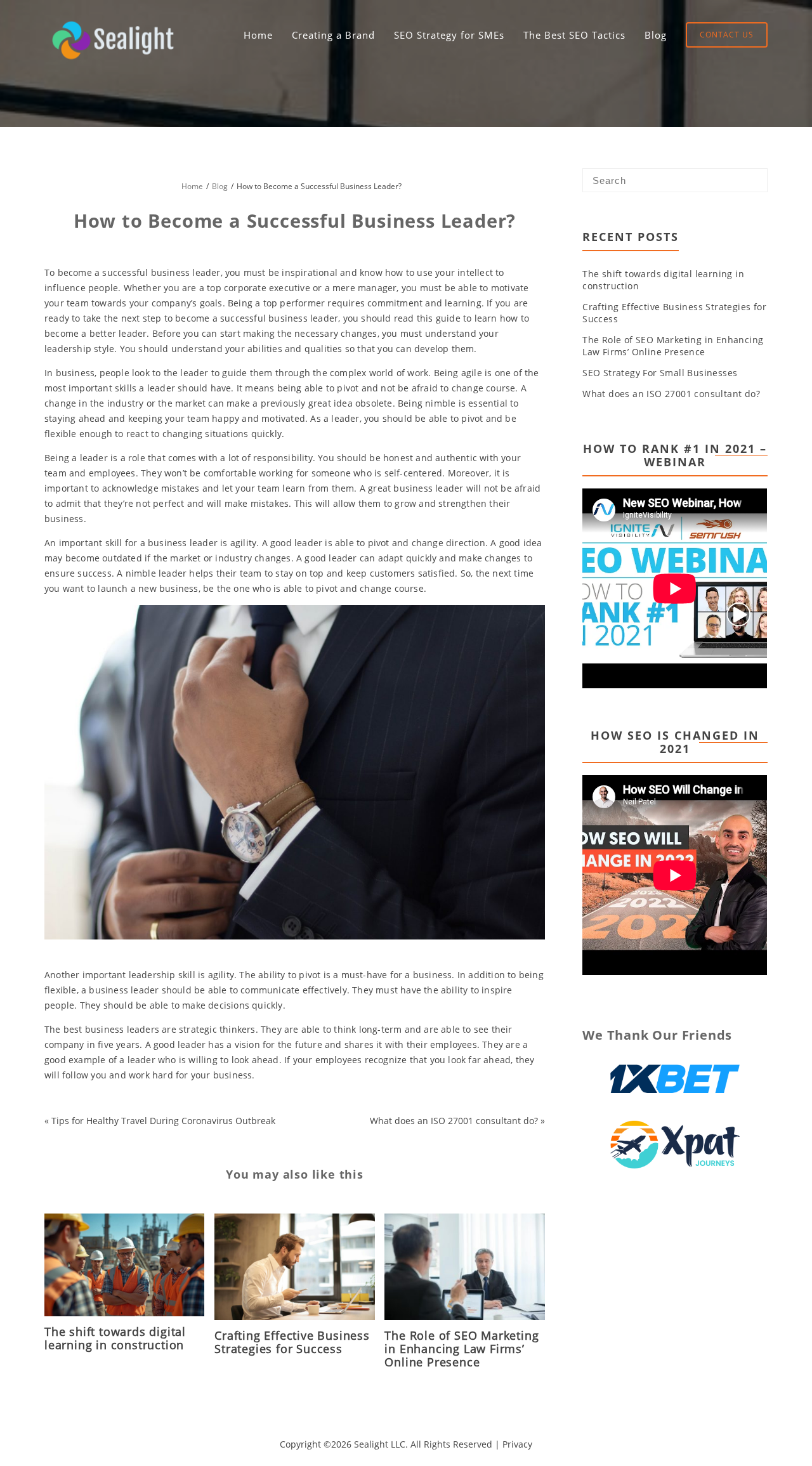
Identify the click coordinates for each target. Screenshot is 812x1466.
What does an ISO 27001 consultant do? (454, 1121)
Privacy (517, 1444)
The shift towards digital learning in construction (115, 1338)
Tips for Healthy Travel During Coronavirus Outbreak (163, 1121)
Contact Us (727, 34)
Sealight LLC (379, 1444)
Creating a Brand (333, 35)
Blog (656, 35)
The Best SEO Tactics (574, 35)
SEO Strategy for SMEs (449, 35)
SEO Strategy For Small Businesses (659, 373)
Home (258, 35)
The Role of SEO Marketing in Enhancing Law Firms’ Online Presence (461, 1349)
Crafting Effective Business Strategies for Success (292, 1342)
